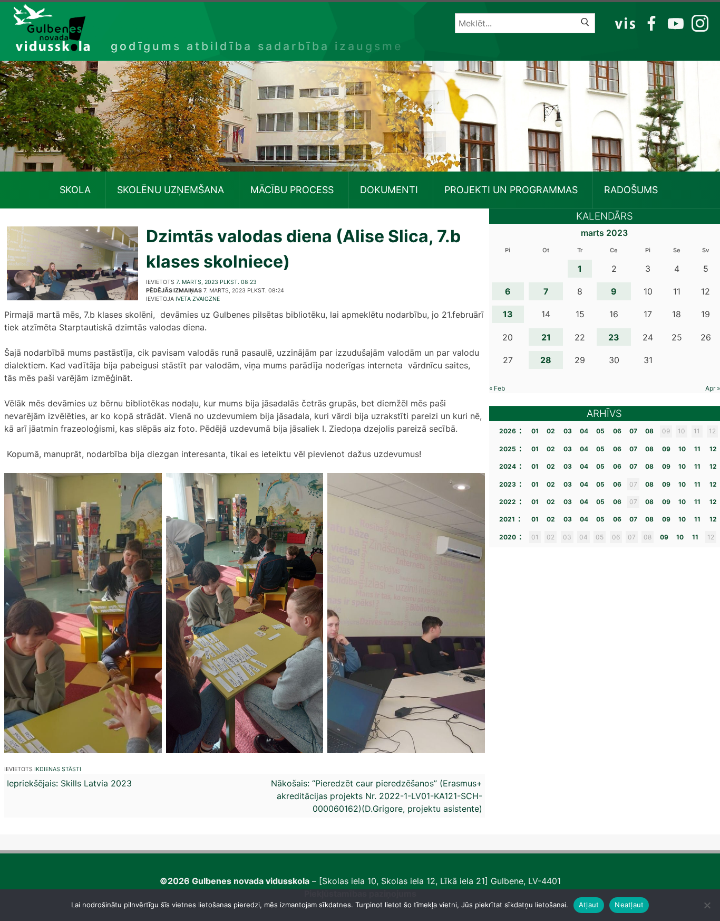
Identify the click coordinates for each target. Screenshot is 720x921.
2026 (507, 431)
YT (674, 22)
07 (633, 431)
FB (650, 22)
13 (508, 314)
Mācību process (292, 189)
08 (649, 431)
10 (682, 449)
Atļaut (589, 904)
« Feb (497, 388)
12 (713, 449)
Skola (75, 189)
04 (584, 431)
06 (617, 431)
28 (545, 360)
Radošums (631, 189)
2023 (507, 484)
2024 (507, 466)
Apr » (712, 388)
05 (600, 431)
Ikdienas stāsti (57, 769)
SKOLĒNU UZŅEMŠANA (170, 189)
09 (666, 449)
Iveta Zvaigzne (198, 299)
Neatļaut (629, 904)
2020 (507, 537)
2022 (507, 502)
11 (697, 449)
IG (697, 22)
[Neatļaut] (707, 905)
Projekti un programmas (511, 189)
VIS (625, 22)
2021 (507, 519)
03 (567, 431)
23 (613, 337)
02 (551, 431)
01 (535, 431)
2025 (507, 449)
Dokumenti (389, 189)
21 (546, 337)
